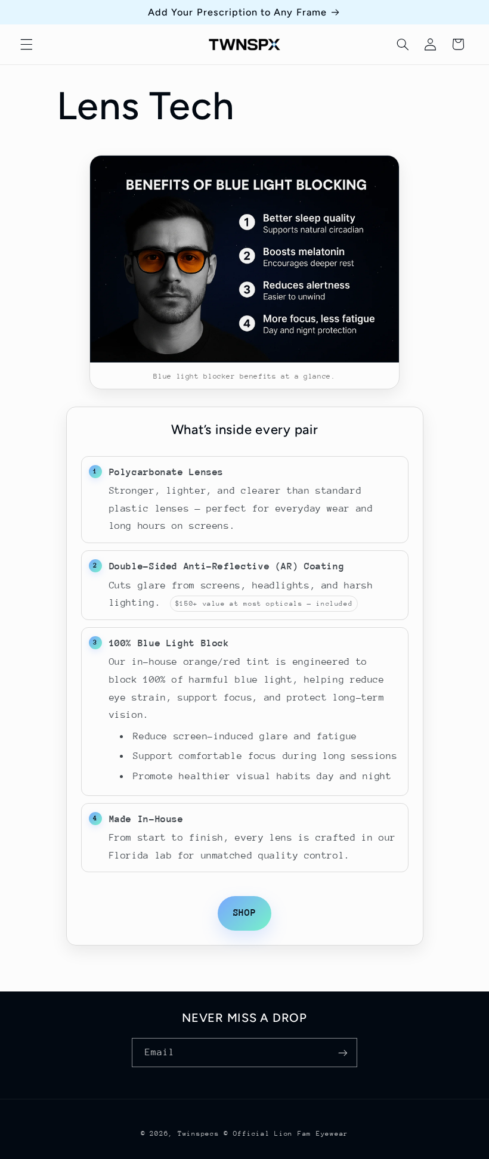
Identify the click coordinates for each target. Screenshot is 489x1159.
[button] (26, 44)
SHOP (244, 912)
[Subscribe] (343, 1052)
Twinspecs (198, 1134)
